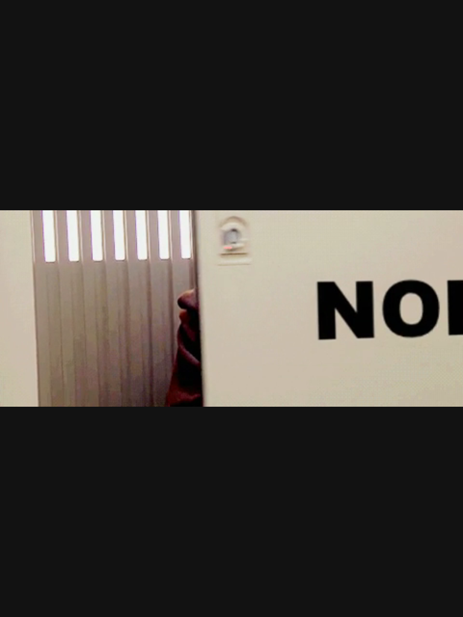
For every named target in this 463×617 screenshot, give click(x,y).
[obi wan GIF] (231, 308)
